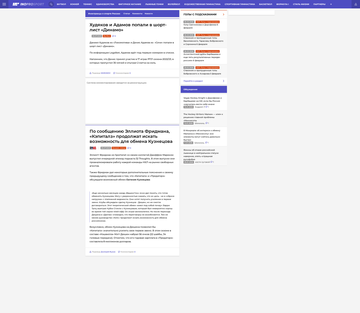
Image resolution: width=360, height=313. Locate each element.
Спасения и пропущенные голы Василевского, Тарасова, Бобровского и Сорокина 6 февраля (203, 41)
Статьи (126, 13)
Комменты (137, 13)
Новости (149, 13)
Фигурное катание (129, 4)
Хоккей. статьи (118, 148)
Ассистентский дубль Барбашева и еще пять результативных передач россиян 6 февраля (202, 57)
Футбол (61, 4)
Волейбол (174, 4)
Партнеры (319, 4)
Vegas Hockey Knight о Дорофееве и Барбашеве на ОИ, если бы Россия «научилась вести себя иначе (203, 101)
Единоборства (105, 4)
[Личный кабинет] (356, 4)
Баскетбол (265, 4)
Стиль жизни (301, 4)
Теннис (87, 4)
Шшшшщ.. (200, 123)
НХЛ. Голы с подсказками (207, 22)
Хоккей (74, 4)
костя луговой (203, 162)
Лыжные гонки (154, 4)
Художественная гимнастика (202, 4)
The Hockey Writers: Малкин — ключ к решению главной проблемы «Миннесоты (203, 117)
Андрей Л (200, 107)
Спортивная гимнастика (240, 4)
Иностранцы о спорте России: (104, 13)
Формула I (282, 4)
